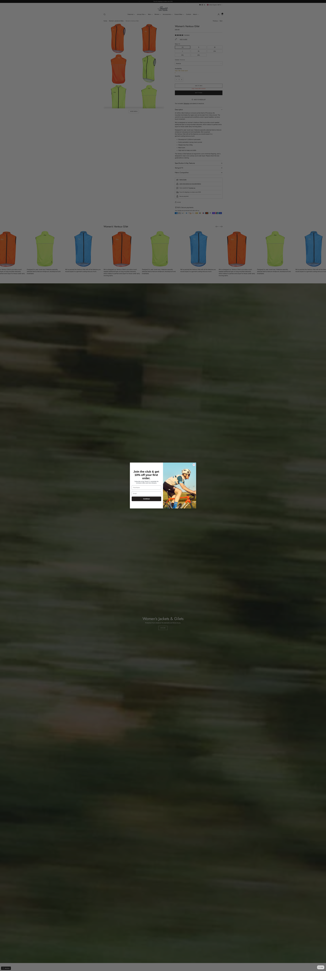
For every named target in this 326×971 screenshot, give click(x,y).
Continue (146, 499)
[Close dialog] (193, 464)
